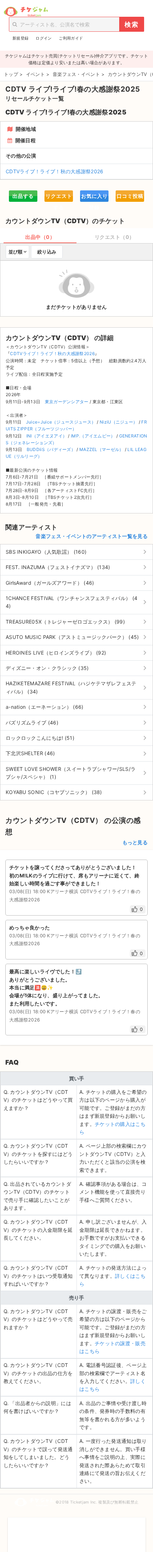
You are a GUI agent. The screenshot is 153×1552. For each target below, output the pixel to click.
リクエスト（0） (114, 237)
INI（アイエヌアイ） (46, 436)
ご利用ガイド (71, 38)
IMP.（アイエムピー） (93, 436)
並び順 (15, 252)
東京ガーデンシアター (67, 401)
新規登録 (20, 38)
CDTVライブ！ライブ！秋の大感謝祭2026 (55, 171)
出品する (23, 196)
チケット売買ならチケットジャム (26, 12)
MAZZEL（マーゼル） (101, 449)
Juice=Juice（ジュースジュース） (61, 422)
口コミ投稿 (130, 196)
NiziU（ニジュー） (118, 422)
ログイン (44, 38)
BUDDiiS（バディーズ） (51, 449)
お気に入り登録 (94, 197)
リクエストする (59, 197)
